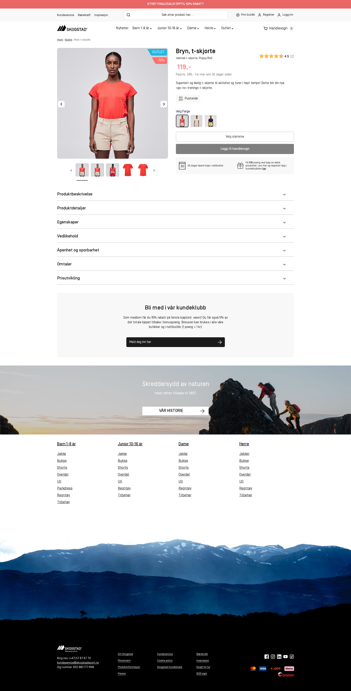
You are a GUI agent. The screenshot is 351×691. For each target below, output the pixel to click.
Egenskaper (68, 222)
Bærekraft (84, 15)
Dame (191, 28)
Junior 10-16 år (168, 28)
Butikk (68, 40)
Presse (122, 673)
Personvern (124, 660)
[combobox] (176, 15)
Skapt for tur (203, 667)
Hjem (60, 40)
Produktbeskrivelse (74, 194)
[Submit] (128, 14)
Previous (61, 104)
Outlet (226, 28)
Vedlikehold (67, 236)
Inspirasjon (101, 15)
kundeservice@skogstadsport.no (78, 662)
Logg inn (288, 14)
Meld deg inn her (140, 342)
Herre (209, 28)
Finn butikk (248, 14)
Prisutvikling (68, 278)
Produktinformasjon (129, 667)
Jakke (61, 454)
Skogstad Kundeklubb (169, 667)
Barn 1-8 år (140, 28)
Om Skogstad (125, 654)
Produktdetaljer (71, 208)
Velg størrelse (235, 136)
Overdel (62, 475)
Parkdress (65, 488)
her (264, 168)
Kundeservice (65, 15)
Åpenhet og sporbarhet (78, 250)
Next (163, 104)
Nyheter (122, 28)
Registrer (268, 14)
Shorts (62, 468)
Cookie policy (164, 660)
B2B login (201, 673)
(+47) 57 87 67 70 (80, 658)
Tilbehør (63, 502)
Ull (59, 482)
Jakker (244, 454)
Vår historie (171, 411)
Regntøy (63, 495)
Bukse (62, 461)
